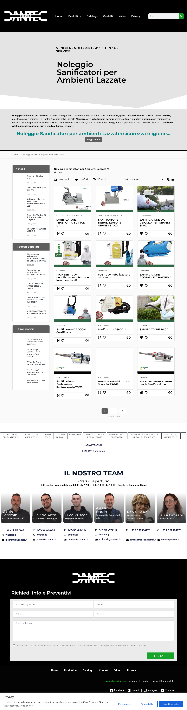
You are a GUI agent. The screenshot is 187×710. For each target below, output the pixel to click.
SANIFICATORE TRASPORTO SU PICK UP (70, 222)
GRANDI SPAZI (47, 435)
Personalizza (124, 704)
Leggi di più (93, 139)
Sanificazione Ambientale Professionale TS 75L (70, 384)
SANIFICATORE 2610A (154, 329)
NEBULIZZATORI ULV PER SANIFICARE (94, 435)
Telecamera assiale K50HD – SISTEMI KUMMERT (36, 299)
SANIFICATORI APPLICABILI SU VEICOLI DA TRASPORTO (144, 435)
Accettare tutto (171, 704)
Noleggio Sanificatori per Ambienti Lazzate (43, 155)
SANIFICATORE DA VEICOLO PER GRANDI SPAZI (155, 222)
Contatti (108, 16)
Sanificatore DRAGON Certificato (71, 331)
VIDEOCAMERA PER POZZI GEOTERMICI (36, 312)
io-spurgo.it (134, 681)
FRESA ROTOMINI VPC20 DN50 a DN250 (35, 286)
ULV (183, 434)
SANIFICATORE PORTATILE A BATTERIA (156, 276)
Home (59, 16)
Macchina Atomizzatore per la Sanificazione (156, 383)
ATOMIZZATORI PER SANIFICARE (10, 435)
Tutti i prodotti (146, 216)
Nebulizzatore (75, 434)
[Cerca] (181, 16)
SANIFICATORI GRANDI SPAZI (69, 216)
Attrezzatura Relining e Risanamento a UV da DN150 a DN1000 (36, 257)
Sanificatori (61, 271)
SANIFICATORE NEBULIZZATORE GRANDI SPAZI (109, 222)
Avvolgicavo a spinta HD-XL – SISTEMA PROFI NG (36, 272)
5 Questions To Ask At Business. (36, 381)
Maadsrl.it (167, 681)
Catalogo (92, 16)
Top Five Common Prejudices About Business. (35, 341)
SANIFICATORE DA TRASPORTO (117, 435)
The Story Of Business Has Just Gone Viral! (36, 372)
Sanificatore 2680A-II (112, 329)
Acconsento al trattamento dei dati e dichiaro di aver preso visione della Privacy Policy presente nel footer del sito (81, 645)
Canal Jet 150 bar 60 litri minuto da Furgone (36, 217)
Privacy (135, 16)
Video (122, 16)
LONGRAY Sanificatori (60, 435)
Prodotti (73, 16)
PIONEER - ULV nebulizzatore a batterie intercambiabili (72, 277)
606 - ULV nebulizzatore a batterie (114, 276)
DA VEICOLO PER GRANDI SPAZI (31, 435)
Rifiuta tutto (147, 704)
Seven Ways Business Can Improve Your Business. (33, 353)
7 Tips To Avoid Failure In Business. (36, 363)
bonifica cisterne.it (151, 681)
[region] (93, 701)
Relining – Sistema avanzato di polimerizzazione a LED (36, 202)
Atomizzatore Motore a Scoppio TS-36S (114, 383)
